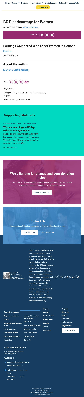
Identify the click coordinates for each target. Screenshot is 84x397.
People (64, 315)
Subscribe (63, 3)
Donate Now (43, 7)
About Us (65, 312)
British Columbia (48, 316)
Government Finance (11, 333)
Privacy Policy (49, 392)
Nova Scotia (47, 330)
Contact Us (66, 319)
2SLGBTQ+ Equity (30, 329)
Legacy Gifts (74, 3)
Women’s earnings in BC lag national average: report (19, 129)
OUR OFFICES (46, 232)
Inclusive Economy (10, 329)
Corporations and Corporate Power (13, 324)
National (46, 312)
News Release (31, 123)
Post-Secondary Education (32, 325)
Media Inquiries (51, 3)
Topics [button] (14, 3)
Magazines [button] (36, 3)
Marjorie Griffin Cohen (30, 27)
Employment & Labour (23, 92)
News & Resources (11, 312)
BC (12, 88)
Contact (27, 232)
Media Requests (67, 322)
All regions (9, 358)
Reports (7, 95)
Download (7, 51)
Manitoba (46, 323)
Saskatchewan (48, 319)
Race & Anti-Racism (30, 333)
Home (7, 3)
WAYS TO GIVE (40, 192)
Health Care (8, 340)
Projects (65, 309)
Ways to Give (67, 325)
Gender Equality (39, 92)
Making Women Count (21, 99)
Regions (46, 309)
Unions (6, 319)
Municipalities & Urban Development (31, 317)
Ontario (45, 327)
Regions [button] (24, 3)
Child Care (27, 322)
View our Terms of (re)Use (37, 392)
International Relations (11, 336)
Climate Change (29, 336)
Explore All (27, 340)
